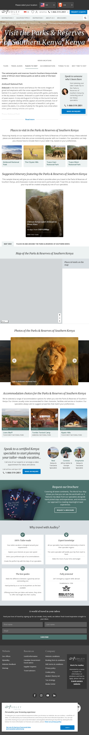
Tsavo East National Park (53, 163)
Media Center (50, 684)
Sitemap (5, 668)
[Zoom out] (59, 318)
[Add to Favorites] (83, 26)
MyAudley (5, 660)
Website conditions (52, 656)
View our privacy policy (53, 722)
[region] (31, 291)
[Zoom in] (59, 314)
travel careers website (77, 682)
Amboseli (5, 87)
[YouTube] (48, 695)
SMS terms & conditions (54, 664)
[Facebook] (35, 695)
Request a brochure (65, 510)
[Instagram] (41, 695)
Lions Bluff (8, 432)
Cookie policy (50, 672)
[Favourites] (32, 12)
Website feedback (9, 664)
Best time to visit (79, 66)
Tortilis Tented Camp (41, 432)
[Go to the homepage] (11, 12)
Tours (5, 66)
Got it (67, 727)
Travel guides (16, 66)
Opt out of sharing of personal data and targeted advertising (18, 728)
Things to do (63, 66)
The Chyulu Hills (31, 162)
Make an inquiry (73, 111)
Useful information (30, 656)
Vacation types (22, 18)
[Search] (85, 18)
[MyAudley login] (36, 12)
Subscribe (44, 637)
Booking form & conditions (55, 660)
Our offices (6, 656)
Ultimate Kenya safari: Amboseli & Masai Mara (42, 223)
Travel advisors (29, 670)
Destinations (7, 18)
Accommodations (47, 66)
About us (50, 18)
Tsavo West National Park (74, 163)
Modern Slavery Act (52, 676)
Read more (30, 119)
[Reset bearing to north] (59, 321)
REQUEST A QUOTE (78, 12)
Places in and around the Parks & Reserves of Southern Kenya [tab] (43, 244)
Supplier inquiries (30, 666)
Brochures (61, 18)
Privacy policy (50, 668)
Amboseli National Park (11, 163)
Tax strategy (50, 680)
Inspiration (37, 18)
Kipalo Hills (66, 432)
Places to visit (31, 66)
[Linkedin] (54, 695)
